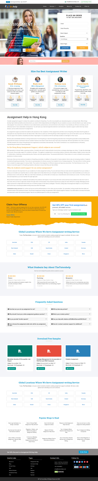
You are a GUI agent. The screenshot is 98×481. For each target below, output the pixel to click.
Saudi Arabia (49, 248)
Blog (10, 463)
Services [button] (52, 6)
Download (12, 368)
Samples (61, 6)
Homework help (34, 463)
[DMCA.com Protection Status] (59, 472)
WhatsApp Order (87, 1)
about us (11, 461)
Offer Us (87, 6)
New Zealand (14, 248)
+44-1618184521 (58, 466)
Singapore (66, 253)
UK (49, 242)
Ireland (66, 248)
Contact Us (78, 6)
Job (31, 468)
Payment (33, 474)
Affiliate (32, 472)
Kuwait (31, 253)
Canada (83, 242)
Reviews (32, 470)
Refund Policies (12, 470)
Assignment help (35, 461)
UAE (32, 248)
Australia (14, 242)
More (83, 253)
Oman (49, 253)
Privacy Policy (12, 466)
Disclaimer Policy (13, 472)
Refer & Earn (15, 50)
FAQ (10, 474)
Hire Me (15, 105)
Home (44, 6)
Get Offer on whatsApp (79, 214)
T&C (10, 468)
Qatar (14, 253)
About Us (69, 6)
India (66, 242)
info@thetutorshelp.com (73, 1)
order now (83, 452)
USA (32, 242)
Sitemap (32, 466)
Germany (83, 248)
